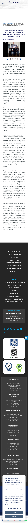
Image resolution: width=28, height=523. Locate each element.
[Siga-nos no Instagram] (11, 329)
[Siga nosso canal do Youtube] (18, 329)
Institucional (11, 22)
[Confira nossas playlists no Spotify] (21, 329)
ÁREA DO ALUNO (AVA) (14, 285)
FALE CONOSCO (14, 288)
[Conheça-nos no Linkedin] (14, 329)
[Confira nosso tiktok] (5, 332)
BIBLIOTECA (14, 293)
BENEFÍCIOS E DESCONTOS (14, 263)
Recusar (14, 516)
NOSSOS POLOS (14, 260)
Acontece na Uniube (8, 23)
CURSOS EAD (14, 257)
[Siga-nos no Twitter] (8, 329)
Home (4, 22)
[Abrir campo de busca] (25, 2)
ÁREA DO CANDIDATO (14, 266)
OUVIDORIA (14, 291)
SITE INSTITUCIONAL (14, 252)
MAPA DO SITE (14, 271)
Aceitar (14, 512)
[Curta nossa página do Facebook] (5, 329)
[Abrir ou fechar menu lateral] (2, 3)
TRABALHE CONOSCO (14, 296)
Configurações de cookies (14, 508)
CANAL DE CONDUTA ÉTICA (14, 302)
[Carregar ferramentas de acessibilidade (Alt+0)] (26, 338)
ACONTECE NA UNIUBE (14, 268)
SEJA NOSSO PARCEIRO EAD (14, 299)
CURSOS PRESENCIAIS (14, 254)
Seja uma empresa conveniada (14, 282)
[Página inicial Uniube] (14, 2)
